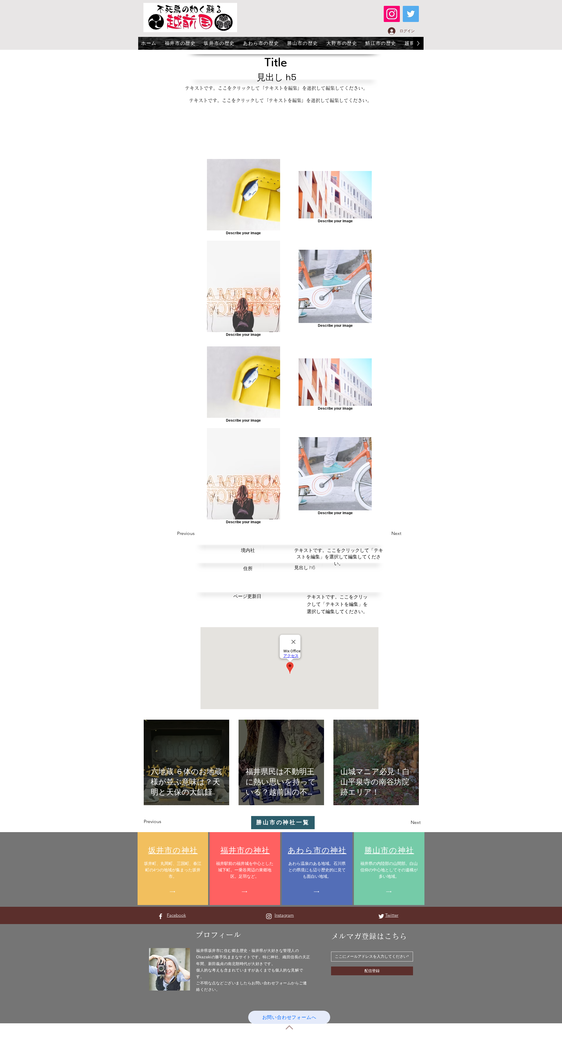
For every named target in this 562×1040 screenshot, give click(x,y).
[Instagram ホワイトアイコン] (269, 916)
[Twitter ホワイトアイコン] (381, 916)
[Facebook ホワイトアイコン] (160, 916)
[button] (198, 533)
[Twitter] (411, 14)
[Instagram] (392, 14)
